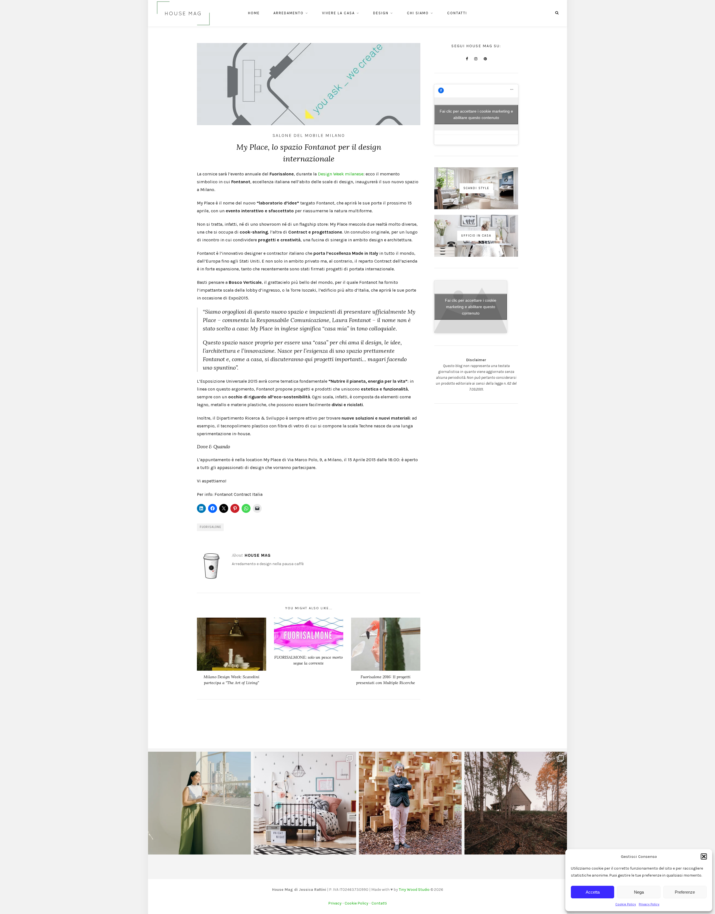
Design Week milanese (340, 174)
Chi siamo (418, 13)
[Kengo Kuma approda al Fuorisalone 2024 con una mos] (410, 803)
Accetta (593, 892)
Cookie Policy (625, 904)
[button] (704, 856)
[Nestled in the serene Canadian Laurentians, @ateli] (515, 803)
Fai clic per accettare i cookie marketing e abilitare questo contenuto (476, 114)
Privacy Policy (649, 904)
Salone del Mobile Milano (309, 135)
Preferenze (685, 892)
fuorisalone (210, 527)
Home (254, 13)
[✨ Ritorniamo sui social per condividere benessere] (199, 803)
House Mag (258, 555)
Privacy (335, 903)
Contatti (457, 13)
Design (381, 13)
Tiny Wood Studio (414, 889)
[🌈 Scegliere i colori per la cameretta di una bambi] (305, 803)
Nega (639, 892)
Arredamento (288, 13)
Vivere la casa (338, 13)
